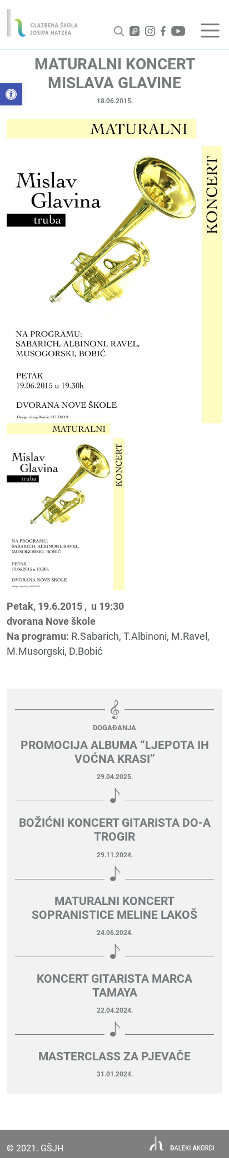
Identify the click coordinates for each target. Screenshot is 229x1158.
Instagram (150, 31)
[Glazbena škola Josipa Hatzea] (42, 23)
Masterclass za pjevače (114, 1056)
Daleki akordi (182, 1144)
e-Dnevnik (135, 31)
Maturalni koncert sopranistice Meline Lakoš (114, 908)
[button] (11, 94)
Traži (119, 31)
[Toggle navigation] (210, 30)
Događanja (114, 728)
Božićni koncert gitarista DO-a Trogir (115, 829)
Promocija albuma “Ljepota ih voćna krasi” (115, 752)
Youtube (178, 31)
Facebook (163, 31)
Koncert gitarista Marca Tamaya (114, 985)
